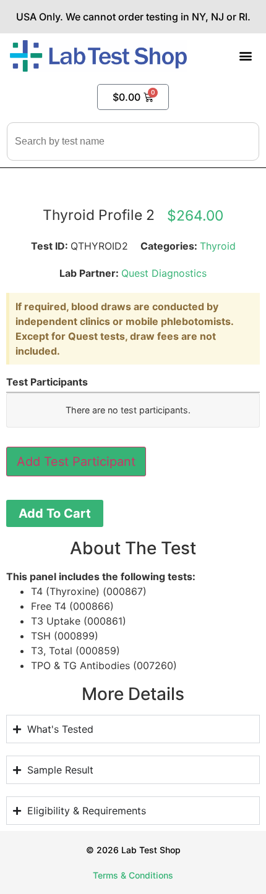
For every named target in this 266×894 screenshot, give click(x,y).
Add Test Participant (76, 461)
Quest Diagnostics (164, 273)
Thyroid (218, 246)
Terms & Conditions (133, 875)
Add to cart (55, 513)
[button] (246, 56)
